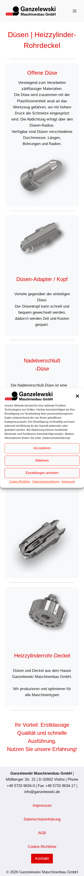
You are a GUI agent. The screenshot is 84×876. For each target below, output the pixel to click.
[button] (77, 396)
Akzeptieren (42, 448)
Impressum (68, 481)
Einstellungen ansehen (42, 473)
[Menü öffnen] (74, 10)
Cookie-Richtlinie (19, 481)
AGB (42, 833)
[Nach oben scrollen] (73, 861)
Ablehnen (42, 461)
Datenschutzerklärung (45, 481)
